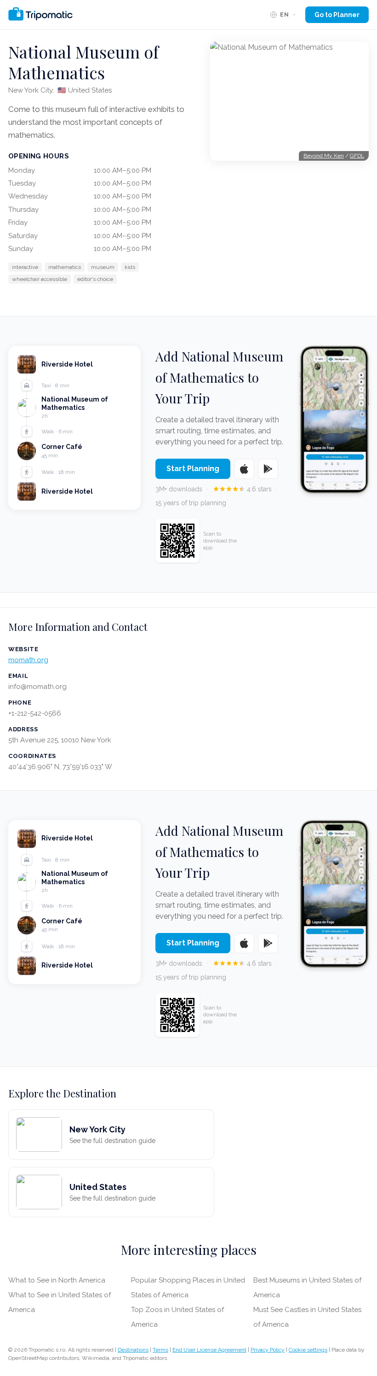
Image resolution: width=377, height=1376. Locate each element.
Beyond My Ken (323, 155)
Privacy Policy (268, 1350)
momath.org (28, 660)
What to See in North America (56, 1280)
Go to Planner (337, 14)
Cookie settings (308, 1350)
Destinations (133, 1350)
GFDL (357, 155)
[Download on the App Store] (244, 469)
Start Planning (192, 468)
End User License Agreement (209, 1350)
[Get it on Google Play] (268, 469)
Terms (160, 1350)
